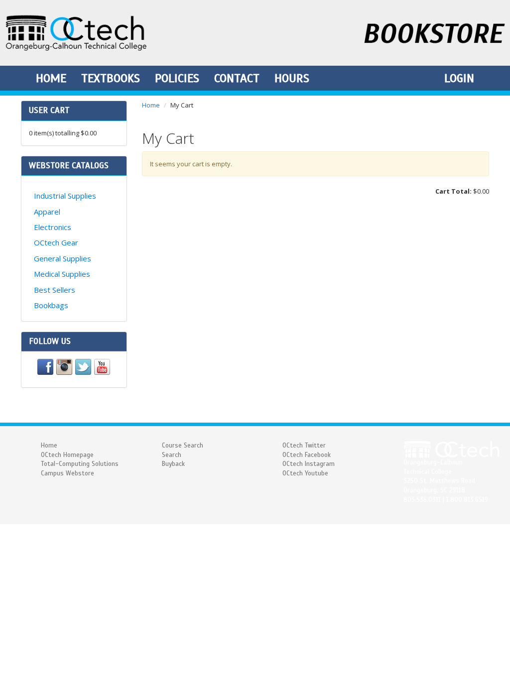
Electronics (52, 227)
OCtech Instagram (308, 464)
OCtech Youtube (305, 473)
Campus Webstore (67, 473)
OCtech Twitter (304, 446)
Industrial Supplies (65, 196)
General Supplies (62, 258)
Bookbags (51, 305)
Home (151, 105)
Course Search (182, 446)
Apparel (47, 212)
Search (171, 455)
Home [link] (51, 78)
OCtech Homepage (67, 455)
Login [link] (459, 78)
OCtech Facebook (306, 455)
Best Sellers (54, 290)
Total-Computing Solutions (80, 464)
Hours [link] (291, 78)
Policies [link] (177, 78)
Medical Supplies (62, 274)
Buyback (173, 464)
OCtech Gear (56, 242)
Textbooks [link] (110, 78)
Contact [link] (236, 78)
